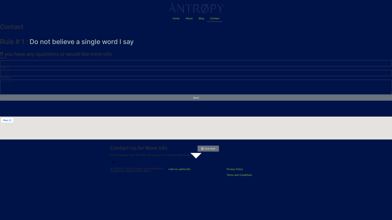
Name (3, 58)
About (189, 18)
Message (5, 77)
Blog (201, 18)
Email (3, 67)
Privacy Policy (235, 169)
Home (176, 18)
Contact (214, 18)
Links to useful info (179, 169)
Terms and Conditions (239, 174)
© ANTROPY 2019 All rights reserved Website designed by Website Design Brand (136, 169)
